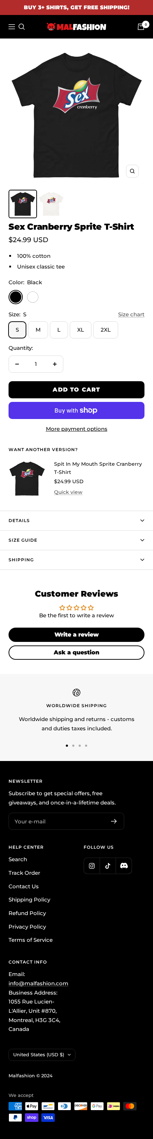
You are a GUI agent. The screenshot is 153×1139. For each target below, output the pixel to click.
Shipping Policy (29, 899)
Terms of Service (31, 939)
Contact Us (24, 886)
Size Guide (23, 540)
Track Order (24, 872)
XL (80, 329)
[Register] (114, 821)
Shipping (21, 559)
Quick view (68, 492)
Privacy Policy (27, 926)
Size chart (131, 314)
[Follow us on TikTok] (108, 866)
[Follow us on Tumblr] (124, 866)
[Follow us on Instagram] (92, 866)
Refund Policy (27, 913)
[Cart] (140, 27)
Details (19, 520)
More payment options (76, 428)
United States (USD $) (38, 1054)
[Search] (22, 27)
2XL (106, 329)
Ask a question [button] (76, 652)
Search (18, 859)
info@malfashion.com (38, 983)
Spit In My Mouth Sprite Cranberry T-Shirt (98, 468)
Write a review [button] (76, 634)
